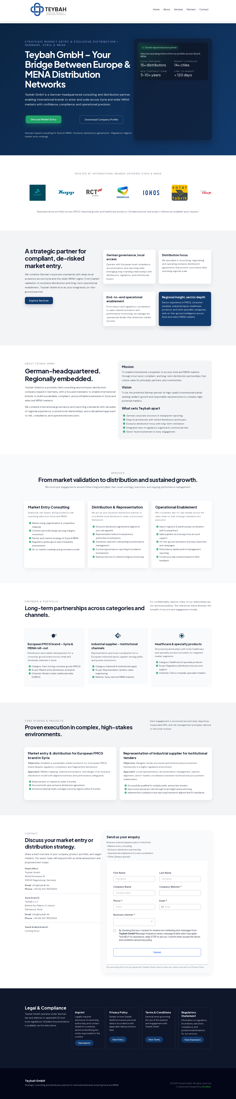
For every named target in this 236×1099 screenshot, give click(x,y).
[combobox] (134, 922)
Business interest (124, 914)
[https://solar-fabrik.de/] (167, 193)
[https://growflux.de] (110, 193)
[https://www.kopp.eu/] (53, 192)
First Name (119, 872)
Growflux (206, 1086)
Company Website (170, 886)
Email (163, 900)
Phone (117, 900)
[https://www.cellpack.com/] (195, 193)
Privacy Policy (197, 967)
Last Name (165, 872)
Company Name (122, 886)
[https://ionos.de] (138, 192)
